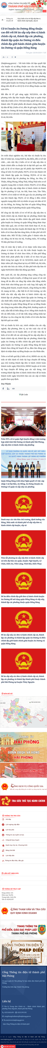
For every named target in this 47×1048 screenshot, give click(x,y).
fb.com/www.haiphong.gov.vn (14, 1020)
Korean (25, 10)
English (11, 10)
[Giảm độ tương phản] (15, 57)
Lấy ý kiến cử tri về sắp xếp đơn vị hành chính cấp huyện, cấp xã (28, 20)
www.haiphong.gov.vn (7, 1039)
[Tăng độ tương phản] (12, 57)
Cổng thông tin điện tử (19, 3)
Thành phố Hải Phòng (23, 6)
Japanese (18, 10)
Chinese (31, 10)
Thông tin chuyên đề (9, 20)
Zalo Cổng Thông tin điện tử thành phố (16, 1024)
